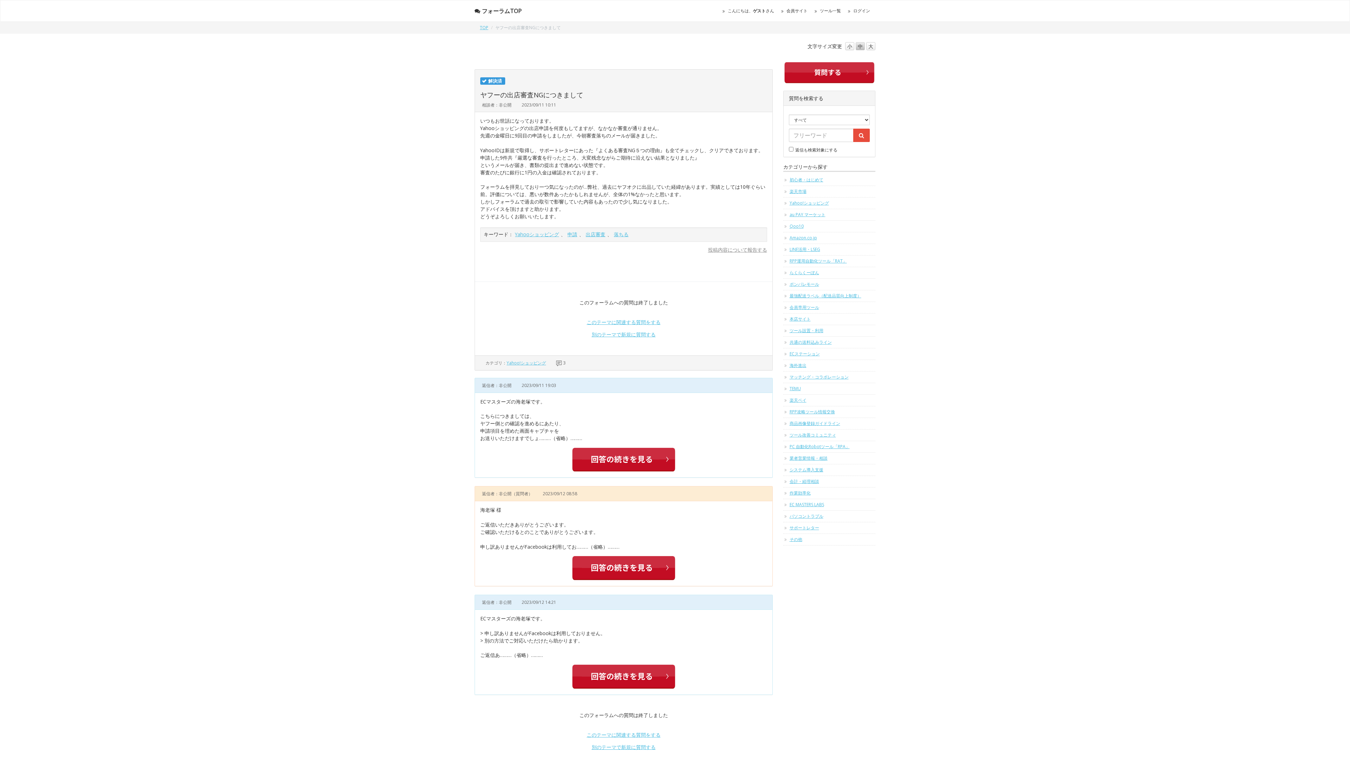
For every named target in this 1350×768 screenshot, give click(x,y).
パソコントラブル (806, 516)
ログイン (861, 11)
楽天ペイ (798, 400)
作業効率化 (800, 493)
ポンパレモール (804, 284)
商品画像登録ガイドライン (815, 423)
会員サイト (797, 11)
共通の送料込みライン (811, 342)
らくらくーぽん (804, 273)
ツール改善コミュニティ (813, 435)
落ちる (621, 234)
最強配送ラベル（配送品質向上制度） (825, 296)
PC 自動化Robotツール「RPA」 (820, 447)
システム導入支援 (806, 470)
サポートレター (804, 528)
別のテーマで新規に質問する (624, 334)
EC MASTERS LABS (807, 505)
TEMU (795, 389)
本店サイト (800, 319)
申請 (572, 234)
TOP (484, 28)
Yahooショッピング (537, 234)
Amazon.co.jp (803, 238)
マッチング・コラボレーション (819, 377)
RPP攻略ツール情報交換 (812, 412)
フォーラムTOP (502, 11)
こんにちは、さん (751, 11)
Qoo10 (797, 226)
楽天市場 (798, 191)
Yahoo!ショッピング (526, 363)
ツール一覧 (830, 11)
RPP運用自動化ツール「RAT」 (818, 261)
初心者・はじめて (806, 180)
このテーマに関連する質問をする (624, 322)
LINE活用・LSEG (805, 249)
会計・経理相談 (804, 481)
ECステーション (805, 354)
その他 (796, 539)
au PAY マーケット (807, 215)
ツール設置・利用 (806, 331)
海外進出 (798, 365)
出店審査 (595, 234)
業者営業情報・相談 (809, 458)
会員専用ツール (804, 307)
